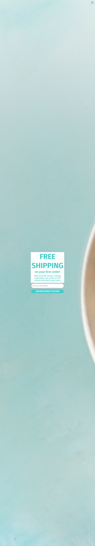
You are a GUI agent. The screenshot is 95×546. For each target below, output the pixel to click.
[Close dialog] (92, 2)
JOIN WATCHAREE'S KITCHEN (47, 291)
